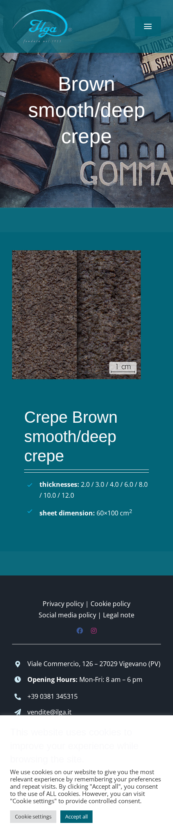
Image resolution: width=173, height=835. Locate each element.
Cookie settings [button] (33, 816)
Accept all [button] (76, 816)
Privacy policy (63, 603)
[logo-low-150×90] (42, 11)
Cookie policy (110, 603)
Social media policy (67, 615)
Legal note (118, 615)
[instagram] (94, 630)
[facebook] (79, 630)
